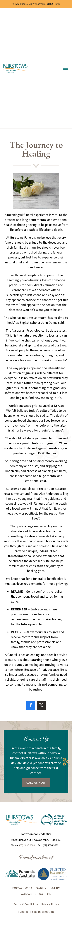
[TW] (41, 705)
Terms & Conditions (25, 904)
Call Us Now (36, 783)
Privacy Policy (50, 904)
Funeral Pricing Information (36, 912)
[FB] (30, 705)
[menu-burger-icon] (65, 68)
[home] (17, 68)
